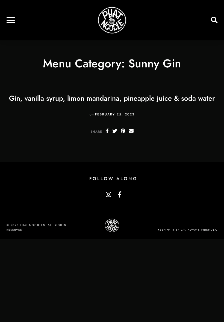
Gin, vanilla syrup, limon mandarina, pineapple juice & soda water (112, 98)
